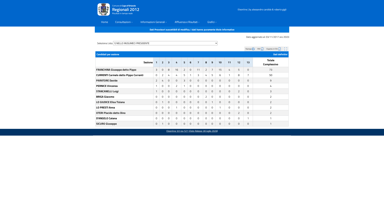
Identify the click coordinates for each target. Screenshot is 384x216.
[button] (124, 22)
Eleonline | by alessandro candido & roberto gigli (262, 9)
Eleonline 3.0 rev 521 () (192, 131)
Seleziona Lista (104, 43)
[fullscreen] (286, 48)
